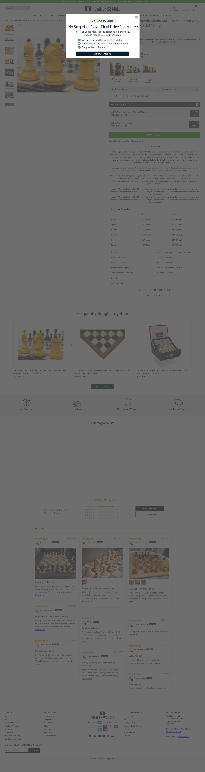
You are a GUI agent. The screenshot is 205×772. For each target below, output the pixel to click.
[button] (136, 17)
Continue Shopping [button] (102, 53)
